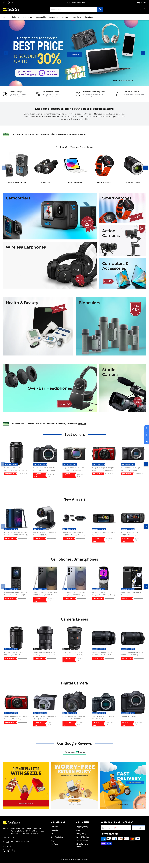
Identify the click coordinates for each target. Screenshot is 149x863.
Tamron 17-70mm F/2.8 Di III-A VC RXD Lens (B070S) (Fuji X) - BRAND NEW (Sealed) (132, 654)
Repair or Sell (27, 17)
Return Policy (81, 830)
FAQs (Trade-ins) (57, 837)
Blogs (53, 840)
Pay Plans (54, 844)
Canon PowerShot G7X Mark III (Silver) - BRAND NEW (44, 718)
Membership (41, 17)
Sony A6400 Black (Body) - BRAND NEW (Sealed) (131, 469)
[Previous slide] (6, 53)
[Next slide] (143, 53)
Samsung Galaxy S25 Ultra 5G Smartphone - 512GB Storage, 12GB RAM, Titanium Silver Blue (74, 594)
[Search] (100, 9)
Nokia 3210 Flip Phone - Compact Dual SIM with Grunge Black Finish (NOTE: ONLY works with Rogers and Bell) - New (104, 594)
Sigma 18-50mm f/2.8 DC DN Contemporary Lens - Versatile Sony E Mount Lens (44, 654)
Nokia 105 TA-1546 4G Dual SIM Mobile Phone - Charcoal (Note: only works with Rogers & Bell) (16, 594)
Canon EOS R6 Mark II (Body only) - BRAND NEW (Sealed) (44, 469)
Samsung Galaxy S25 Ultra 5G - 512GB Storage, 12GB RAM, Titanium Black (45, 594)
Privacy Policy (81, 833)
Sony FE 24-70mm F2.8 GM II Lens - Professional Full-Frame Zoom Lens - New (74, 654)
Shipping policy (82, 826)
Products (54, 830)
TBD (12, 837)
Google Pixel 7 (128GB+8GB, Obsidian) (131, 594)
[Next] (146, 464)
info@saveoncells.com (51, 96)
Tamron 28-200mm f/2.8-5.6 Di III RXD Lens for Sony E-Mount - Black (104, 654)
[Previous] (3, 464)
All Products (130, 54)
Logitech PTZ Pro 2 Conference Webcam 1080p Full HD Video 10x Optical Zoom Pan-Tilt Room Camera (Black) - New (44, 534)
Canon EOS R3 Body (128, 716)
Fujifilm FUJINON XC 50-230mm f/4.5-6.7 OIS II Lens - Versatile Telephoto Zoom (15, 469)
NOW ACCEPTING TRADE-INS (76, 2)
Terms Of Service (82, 837)
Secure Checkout (82, 840)
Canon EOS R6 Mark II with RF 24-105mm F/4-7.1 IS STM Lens (74, 718)
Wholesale (15, 17)
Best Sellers (76, 17)
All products (89, 17)
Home (5, 17)
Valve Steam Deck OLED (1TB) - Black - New (103, 534)
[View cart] (145, 9)
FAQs (144, 2)
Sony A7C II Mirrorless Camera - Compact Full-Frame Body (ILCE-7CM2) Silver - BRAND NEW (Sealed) (74, 469)
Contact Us (53, 17)
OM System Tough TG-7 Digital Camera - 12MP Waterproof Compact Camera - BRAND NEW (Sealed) (104, 469)
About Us (64, 17)
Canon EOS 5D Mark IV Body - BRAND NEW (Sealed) (103, 718)
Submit (138, 828)
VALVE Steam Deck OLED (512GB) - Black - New (130, 534)
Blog (138, 2)
